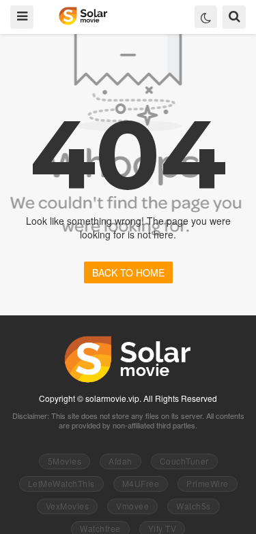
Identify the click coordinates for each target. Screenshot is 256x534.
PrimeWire (207, 483)
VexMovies (67, 506)
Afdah (120, 461)
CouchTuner (184, 461)
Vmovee (132, 506)
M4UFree (141, 483)
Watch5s (193, 506)
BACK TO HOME (128, 272)
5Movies (65, 461)
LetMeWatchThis (61, 483)
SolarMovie (83, 16)
